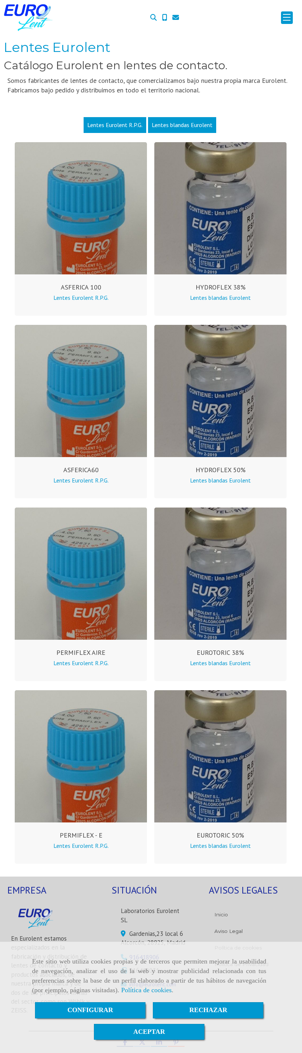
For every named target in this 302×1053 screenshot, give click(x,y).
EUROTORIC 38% (220, 652)
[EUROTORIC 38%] (220, 573)
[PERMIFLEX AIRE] (81, 573)
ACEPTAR (149, 1031)
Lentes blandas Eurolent (182, 125)
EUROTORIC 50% (220, 835)
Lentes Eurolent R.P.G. (115, 125)
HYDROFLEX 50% (221, 470)
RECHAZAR (208, 1010)
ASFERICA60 (81, 470)
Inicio (221, 914)
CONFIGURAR (90, 1010)
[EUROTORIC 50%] (220, 756)
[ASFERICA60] (81, 390)
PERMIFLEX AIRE (80, 652)
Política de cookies (146, 990)
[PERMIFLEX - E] (81, 756)
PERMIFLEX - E (81, 835)
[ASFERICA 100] (81, 208)
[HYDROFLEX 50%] (220, 390)
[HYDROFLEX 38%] (220, 208)
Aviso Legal (228, 931)
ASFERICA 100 (81, 287)
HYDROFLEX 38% (221, 287)
